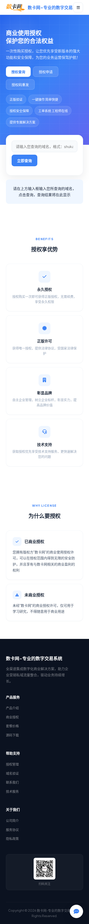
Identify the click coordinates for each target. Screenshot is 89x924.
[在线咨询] (76, 911)
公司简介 (12, 820)
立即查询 (24, 160)
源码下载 (12, 735)
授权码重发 (20, 84)
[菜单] (78, 7)
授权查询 (18, 71)
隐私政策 (12, 838)
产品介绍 (12, 708)
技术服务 (12, 791)
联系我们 (12, 782)
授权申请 (46, 71)
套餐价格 (12, 726)
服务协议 (12, 830)
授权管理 (12, 764)
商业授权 (12, 717)
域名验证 (12, 773)
